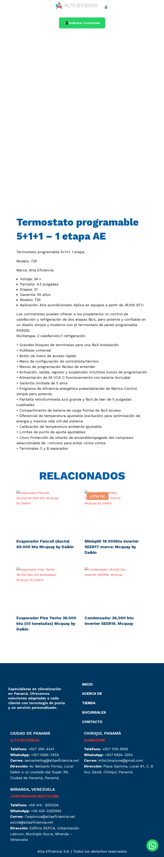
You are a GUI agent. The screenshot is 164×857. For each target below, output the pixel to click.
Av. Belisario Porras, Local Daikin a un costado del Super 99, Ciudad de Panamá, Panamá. (41, 772)
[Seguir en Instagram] (11, 719)
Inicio (87, 684)
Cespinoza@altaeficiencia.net (50, 816)
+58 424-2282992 (46, 811)
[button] (152, 845)
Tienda (88, 703)
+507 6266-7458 (45, 755)
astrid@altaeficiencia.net (31, 822)
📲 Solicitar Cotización (82, 23)
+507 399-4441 (41, 749)
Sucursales (94, 712)
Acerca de (92, 693)
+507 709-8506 (115, 749)
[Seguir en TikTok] (27, 719)
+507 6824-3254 (119, 755)
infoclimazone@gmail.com (120, 760)
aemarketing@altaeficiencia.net (52, 760)
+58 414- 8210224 (43, 805)
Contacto (92, 722)
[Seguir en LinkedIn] (19, 719)
